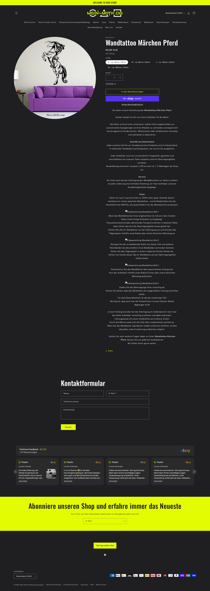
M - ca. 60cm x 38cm (141, 62)
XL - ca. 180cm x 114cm (118, 67)
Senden (68, 427)
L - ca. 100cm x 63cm (165, 62)
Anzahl (108, 73)
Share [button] (110, 351)
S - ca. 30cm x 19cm (117, 62)
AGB (91, 585)
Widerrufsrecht (101, 585)
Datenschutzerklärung (53, 585)
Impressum (84, 585)
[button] (16, 13)
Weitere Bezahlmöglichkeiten (132, 104)
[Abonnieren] (124, 521)
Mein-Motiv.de (25, 585)
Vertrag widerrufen (105, 545)
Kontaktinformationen (70, 585)
